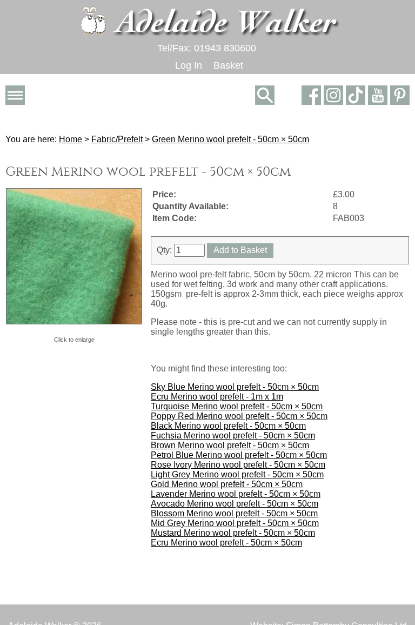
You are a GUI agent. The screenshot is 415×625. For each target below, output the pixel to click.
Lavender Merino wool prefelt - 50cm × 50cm (235, 493)
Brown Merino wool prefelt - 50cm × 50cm (230, 445)
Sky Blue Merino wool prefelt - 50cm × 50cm (235, 386)
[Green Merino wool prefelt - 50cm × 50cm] (74, 256)
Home (70, 139)
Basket (228, 65)
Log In (188, 65)
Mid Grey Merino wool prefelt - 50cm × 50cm (235, 523)
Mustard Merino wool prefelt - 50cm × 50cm (233, 532)
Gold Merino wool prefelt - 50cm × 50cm (227, 484)
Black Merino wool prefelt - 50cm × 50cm (228, 425)
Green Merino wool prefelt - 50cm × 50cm (230, 139)
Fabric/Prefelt (117, 139)
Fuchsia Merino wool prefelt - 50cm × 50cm (233, 435)
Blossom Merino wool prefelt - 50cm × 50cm (234, 513)
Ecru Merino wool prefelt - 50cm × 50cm (226, 542)
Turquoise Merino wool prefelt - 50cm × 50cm (237, 406)
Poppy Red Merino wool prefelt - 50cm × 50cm (239, 416)
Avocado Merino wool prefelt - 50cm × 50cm (234, 503)
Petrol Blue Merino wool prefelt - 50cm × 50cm (239, 455)
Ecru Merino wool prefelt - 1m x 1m (217, 396)
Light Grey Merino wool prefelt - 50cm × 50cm (237, 474)
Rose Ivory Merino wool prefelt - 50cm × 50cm (238, 464)
